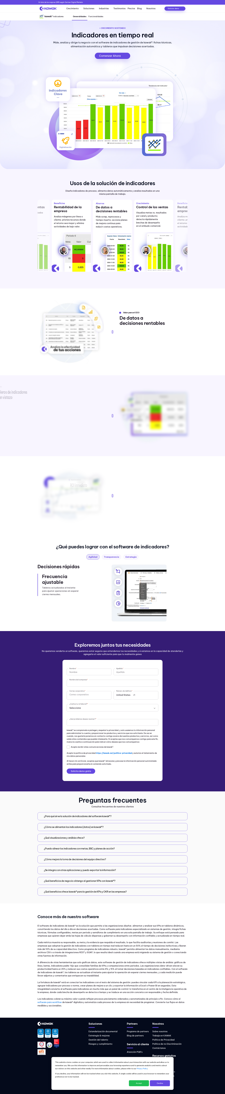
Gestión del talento (98, 1039)
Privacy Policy (142, 1068)
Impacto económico (76, 480)
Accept (139, 1083)
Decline (160, 1083)
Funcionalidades (95, 16)
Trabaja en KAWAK (161, 1035)
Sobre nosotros (159, 1031)
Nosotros (150, 8)
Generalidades (79, 16)
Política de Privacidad (163, 1039)
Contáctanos (159, 1048)
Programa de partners (138, 1031)
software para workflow (50, 1002)
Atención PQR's (134, 1052)
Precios (131, 8)
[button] (112, 816)
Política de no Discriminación (167, 1044)
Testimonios (119, 8)
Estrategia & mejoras (99, 1035)
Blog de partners (135, 1035)
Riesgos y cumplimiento (100, 1044)
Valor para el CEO (131, 313)
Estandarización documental (103, 1031)
